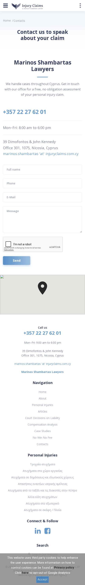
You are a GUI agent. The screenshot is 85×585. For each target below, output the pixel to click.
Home (7, 20)
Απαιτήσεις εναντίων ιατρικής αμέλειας (42, 484)
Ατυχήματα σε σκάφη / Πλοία (42, 510)
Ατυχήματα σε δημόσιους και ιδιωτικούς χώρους (42, 477)
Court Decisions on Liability (42, 418)
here (25, 573)
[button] (42, 288)
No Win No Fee (42, 437)
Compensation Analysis (43, 424)
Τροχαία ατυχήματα (42, 464)
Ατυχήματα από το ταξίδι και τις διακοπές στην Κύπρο (42, 490)
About (42, 398)
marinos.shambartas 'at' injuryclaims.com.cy (40, 153)
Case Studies (42, 431)
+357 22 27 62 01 (24, 112)
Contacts (42, 444)
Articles (42, 411)
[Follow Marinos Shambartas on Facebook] (47, 532)
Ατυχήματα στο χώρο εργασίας (42, 471)
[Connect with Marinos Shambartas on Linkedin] (38, 532)
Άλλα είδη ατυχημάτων (42, 497)
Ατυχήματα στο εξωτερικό (42, 503)
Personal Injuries (42, 405)
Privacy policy (64, 567)
